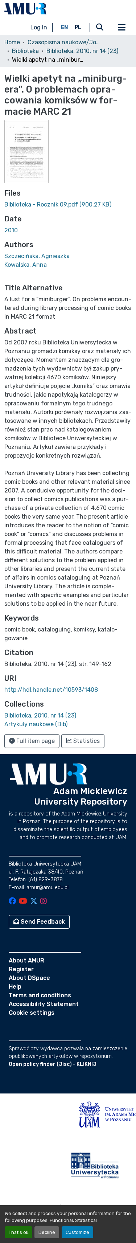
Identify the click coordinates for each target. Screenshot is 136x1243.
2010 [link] (11, 230)
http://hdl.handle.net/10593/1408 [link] (51, 689)
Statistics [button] (86, 740)
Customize (77, 1232)
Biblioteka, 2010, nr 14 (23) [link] (82, 51)
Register (21, 969)
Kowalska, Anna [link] (25, 264)
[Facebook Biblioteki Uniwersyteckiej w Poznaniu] (12, 901)
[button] (25, 9)
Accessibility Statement (44, 1004)
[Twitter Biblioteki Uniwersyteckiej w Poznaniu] (33, 901)
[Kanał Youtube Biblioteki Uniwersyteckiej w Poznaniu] (23, 901)
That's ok (18, 1232)
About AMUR (26, 960)
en (64, 27)
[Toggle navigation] (121, 27)
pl (78, 27)
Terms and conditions (40, 995)
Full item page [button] (35, 740)
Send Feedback (42, 921)
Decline (46, 1232)
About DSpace (29, 977)
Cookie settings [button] (31, 1012)
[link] (68, 204)
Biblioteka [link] (25, 51)
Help (15, 986)
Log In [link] (38, 27)
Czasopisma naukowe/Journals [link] (64, 42)
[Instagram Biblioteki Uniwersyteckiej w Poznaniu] (43, 901)
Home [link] (12, 42)
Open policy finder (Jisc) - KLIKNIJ (52, 1064)
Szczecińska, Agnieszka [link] (37, 256)
